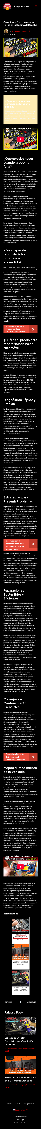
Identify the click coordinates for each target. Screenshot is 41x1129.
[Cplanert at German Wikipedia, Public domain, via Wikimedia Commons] (20, 1110)
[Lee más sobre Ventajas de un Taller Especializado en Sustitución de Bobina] (20, 1026)
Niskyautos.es (21, 6)
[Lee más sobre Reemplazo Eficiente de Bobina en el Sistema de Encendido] (20, 1065)
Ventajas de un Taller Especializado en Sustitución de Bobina (19, 1041)
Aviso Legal (20, 1120)
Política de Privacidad (20, 1116)
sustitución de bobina (13, 1048)
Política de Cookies (20, 1123)
